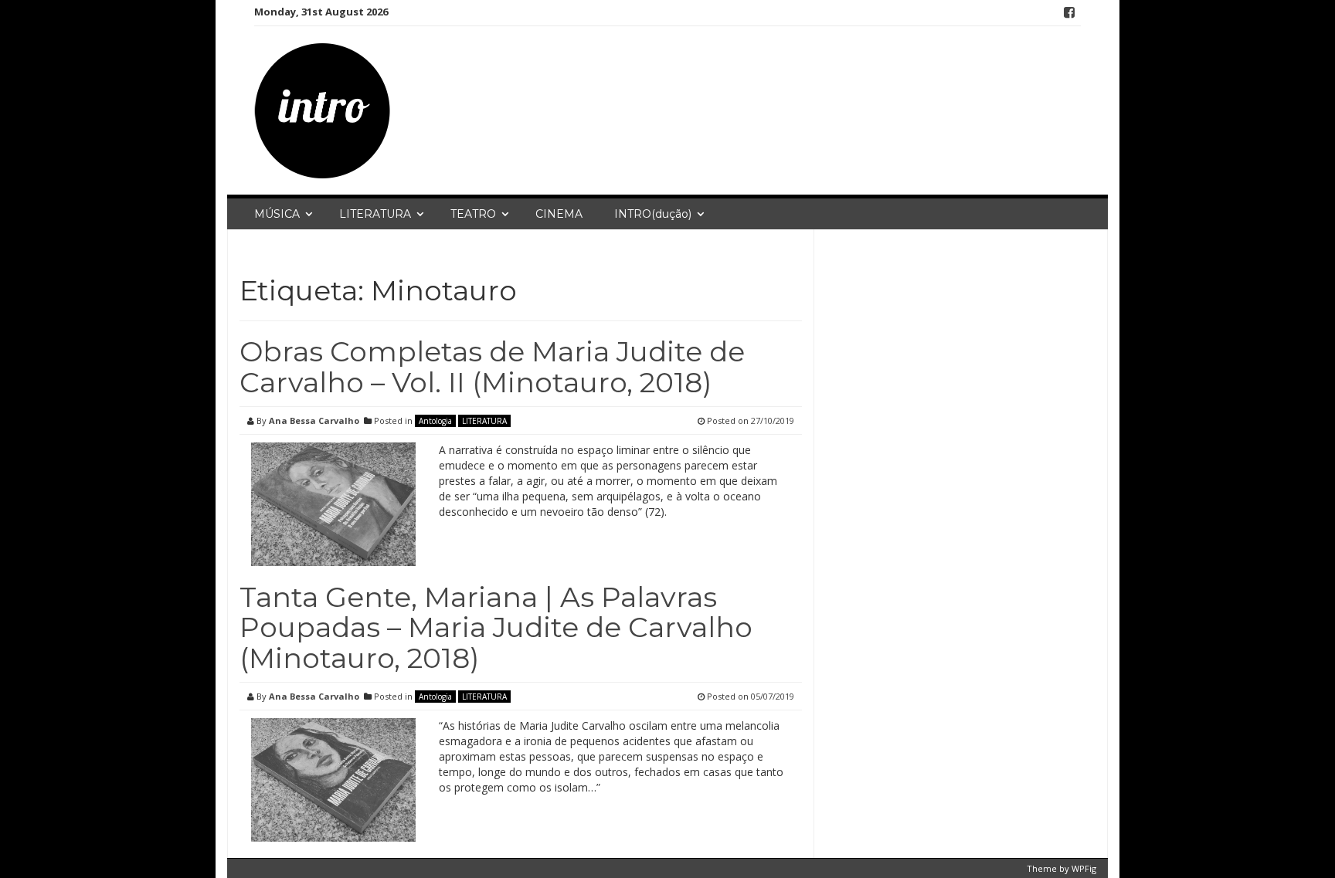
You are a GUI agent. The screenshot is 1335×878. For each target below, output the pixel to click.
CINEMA (559, 214)
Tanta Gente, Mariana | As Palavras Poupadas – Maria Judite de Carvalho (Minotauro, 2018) (495, 627)
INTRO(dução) (652, 214)
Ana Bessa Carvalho (314, 420)
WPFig (1084, 868)
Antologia (435, 420)
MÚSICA (277, 214)
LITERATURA (375, 214)
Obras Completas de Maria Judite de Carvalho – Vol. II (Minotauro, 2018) (492, 366)
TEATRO (473, 214)
